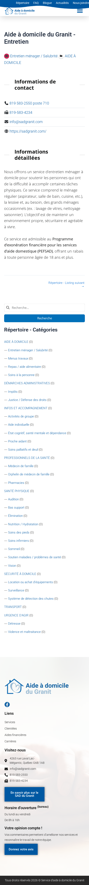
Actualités (62, 3)
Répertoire (22, 3)
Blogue (47, 3)
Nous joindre (81, 3)
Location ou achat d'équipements (30, 582)
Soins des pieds (18, 532)
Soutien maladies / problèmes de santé (34, 557)
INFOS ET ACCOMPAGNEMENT (25, 408)
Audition (13, 499)
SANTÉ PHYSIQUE (16, 491)
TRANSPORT (13, 607)
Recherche (44, 318)
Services (10, 722)
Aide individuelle (18, 425)
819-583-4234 (21, 112)
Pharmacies (16, 483)
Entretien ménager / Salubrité (28, 350)
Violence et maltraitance (24, 632)
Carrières (10, 741)
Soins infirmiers (18, 541)
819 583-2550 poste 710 (29, 103)
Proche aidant (17, 441)
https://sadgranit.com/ (28, 131)
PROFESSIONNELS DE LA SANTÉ (27, 458)
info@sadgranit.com (26, 122)
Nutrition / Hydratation (23, 524)
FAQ (36, 3)
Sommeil (14, 549)
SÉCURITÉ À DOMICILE (20, 574)
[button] (80, 11)
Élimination (15, 516)
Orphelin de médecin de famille (28, 474)
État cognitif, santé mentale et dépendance (37, 433)
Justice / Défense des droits (27, 400)
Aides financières (15, 735)
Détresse (14, 623)
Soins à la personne (21, 375)
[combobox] (44, 307)
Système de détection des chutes (31, 599)
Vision (12, 566)
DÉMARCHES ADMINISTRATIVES (27, 383)
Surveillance (16, 590)
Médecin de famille (21, 466)
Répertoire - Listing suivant (66, 284)
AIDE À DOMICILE (16, 342)
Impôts (13, 392)
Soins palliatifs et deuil (23, 449)
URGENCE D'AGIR (16, 615)
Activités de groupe (21, 416)
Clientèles (11, 728)
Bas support (16, 507)
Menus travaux (18, 358)
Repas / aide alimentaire (24, 367)
